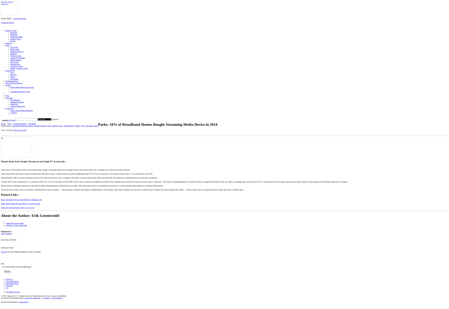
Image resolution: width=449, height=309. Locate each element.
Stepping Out (15, 64)
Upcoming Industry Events (20, 92)
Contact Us (10, 108)
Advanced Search (7, 23)
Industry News (11, 31)
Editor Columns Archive (19, 68)
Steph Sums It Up (16, 52)
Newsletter (14, 79)
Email (13, 120)
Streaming (32, 124)
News (12, 73)
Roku (96, 126)
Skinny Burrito (15, 60)
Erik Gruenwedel (20, 130)
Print (9, 120)
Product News (15, 39)
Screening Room (12, 81)
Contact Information (17, 106)
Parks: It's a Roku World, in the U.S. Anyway (18, 208)
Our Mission (15, 100)
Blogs (8, 45)
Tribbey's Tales (15, 56)
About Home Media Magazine (21, 111)
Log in (4, 120)
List (7, 288)
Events (8, 85)
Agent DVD (10, 71)
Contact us (47, 298)
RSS (7, 96)
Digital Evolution (16, 37)
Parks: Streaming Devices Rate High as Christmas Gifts (21, 200)
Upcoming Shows (12, 281)
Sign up (4, 252)
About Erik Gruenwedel (15, 223)
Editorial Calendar (17, 102)
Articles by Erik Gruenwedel (16, 225)
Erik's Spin (14, 62)
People (12, 41)
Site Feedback (57, 298)
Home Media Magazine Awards (22, 87)
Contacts (13, 113)
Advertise (9, 98)
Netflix (77, 126)
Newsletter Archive (13, 292)
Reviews (9, 43)
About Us (9, 279)
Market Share (69, 126)
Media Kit (14, 104)
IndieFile (13, 54)
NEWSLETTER (20, 19)
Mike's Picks (15, 50)
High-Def (13, 35)
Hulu (49, 126)
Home (3, 124)
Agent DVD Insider (17, 58)
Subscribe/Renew (12, 284)
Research (13, 33)
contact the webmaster (32, 298)
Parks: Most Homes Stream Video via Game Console (20, 204)
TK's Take (14, 47)
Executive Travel (16, 66)
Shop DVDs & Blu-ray (14, 83)
